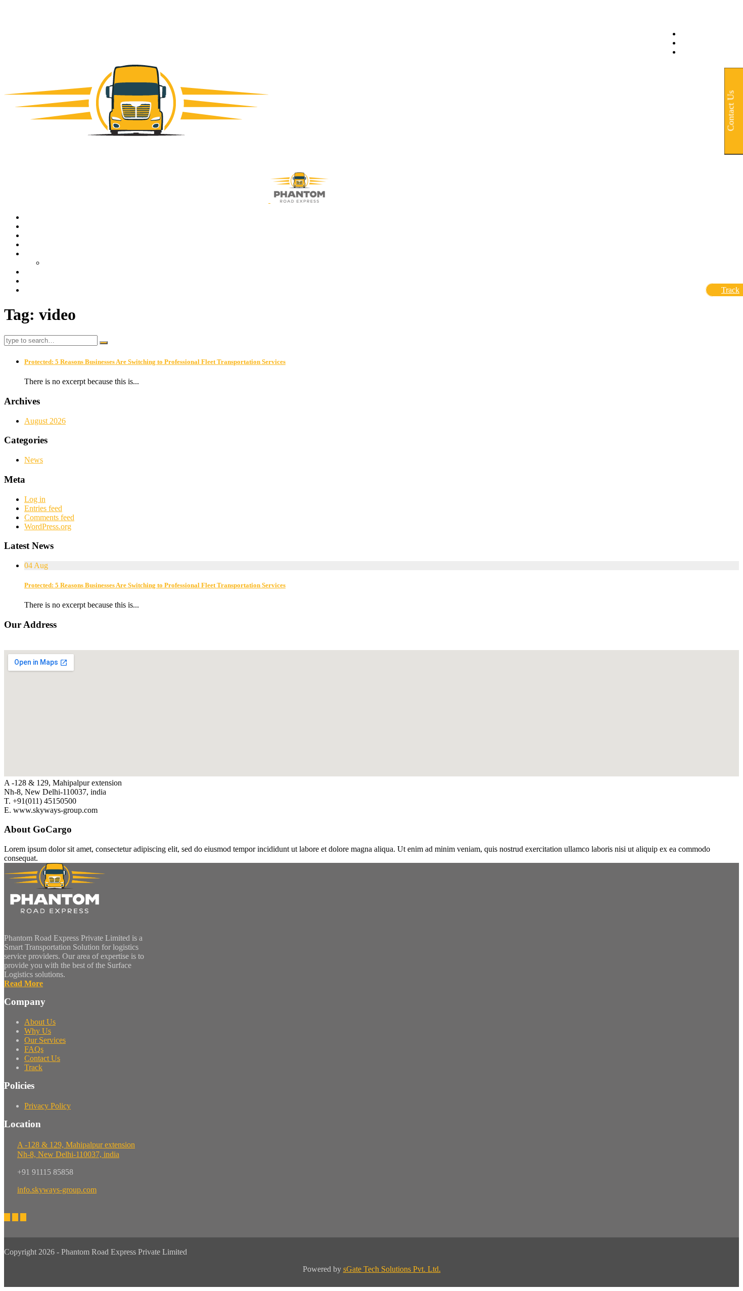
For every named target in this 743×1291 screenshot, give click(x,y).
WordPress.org (47, 526)
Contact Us (42, 1058)
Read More (23, 983)
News (33, 459)
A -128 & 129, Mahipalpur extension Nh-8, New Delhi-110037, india (76, 1149)
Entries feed (43, 508)
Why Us (37, 1031)
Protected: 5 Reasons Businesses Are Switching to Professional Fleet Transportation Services (155, 361)
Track (33, 1067)
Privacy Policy (47, 1105)
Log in (34, 499)
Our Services (45, 1040)
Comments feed (49, 517)
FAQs (33, 1049)
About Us (40, 1022)
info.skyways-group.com (57, 1189)
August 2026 (45, 421)
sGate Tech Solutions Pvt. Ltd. (392, 1269)
